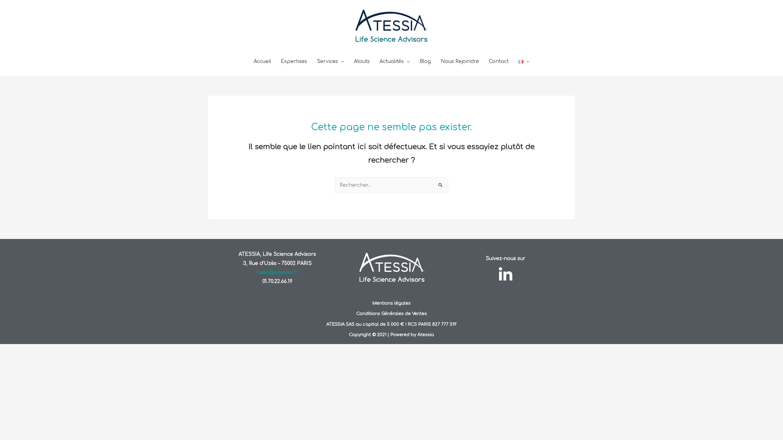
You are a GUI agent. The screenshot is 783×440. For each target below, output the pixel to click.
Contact (499, 61)
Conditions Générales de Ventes (391, 313)
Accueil (262, 61)
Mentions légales (391, 303)
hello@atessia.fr (277, 272)
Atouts (362, 61)
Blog (425, 61)
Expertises (294, 61)
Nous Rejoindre (460, 61)
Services (327, 61)
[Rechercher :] (391, 185)
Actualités (392, 61)
